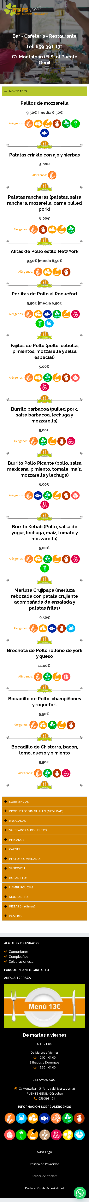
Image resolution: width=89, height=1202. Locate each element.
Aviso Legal (44, 1152)
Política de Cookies (45, 1176)
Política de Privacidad (44, 1164)
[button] (80, 1193)
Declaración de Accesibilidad (44, 1188)
